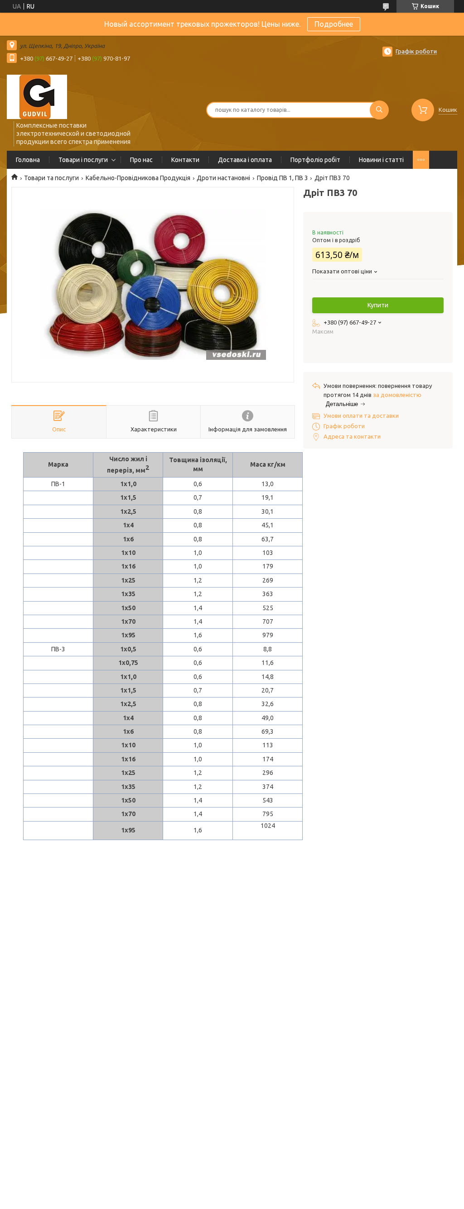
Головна (28, 160)
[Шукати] (379, 109)
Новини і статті (381, 160)
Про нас (141, 160)
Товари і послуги (83, 160)
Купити (377, 305)
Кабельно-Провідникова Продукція (138, 178)
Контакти (185, 160)
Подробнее (333, 24)
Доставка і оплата (245, 160)
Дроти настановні (223, 178)
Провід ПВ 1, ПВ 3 (282, 178)
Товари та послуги (51, 178)
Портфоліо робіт (315, 160)
